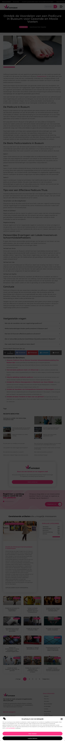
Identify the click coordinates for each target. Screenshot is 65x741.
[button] (61, 719)
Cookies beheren (32, 738)
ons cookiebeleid (10, 728)
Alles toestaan (32, 733)
